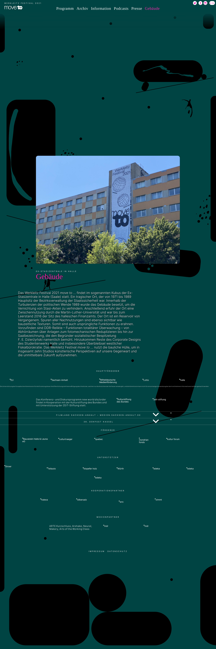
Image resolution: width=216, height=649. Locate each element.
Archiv (82, 8)
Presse (136, 8)
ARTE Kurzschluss (60, 526)
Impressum (97, 551)
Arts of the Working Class (74, 529)
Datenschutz (117, 551)
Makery (53, 529)
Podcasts (121, 8)
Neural (87, 526)
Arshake (77, 526)
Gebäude (152, 8)
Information (101, 8)
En (212, 3)
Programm (65, 8)
